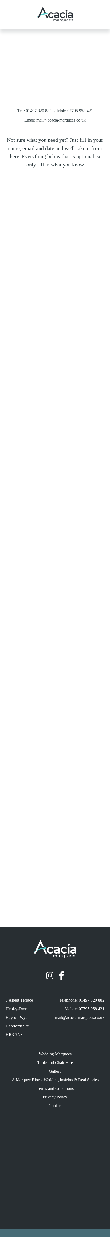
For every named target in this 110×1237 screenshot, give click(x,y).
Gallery (55, 1071)
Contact (55, 1105)
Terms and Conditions (55, 1088)
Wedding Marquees (55, 1054)
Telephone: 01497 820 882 (81, 1000)
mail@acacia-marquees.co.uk (79, 1017)
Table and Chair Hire (55, 1062)
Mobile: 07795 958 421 (84, 1008)
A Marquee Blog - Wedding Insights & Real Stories (55, 1079)
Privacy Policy (55, 1097)
